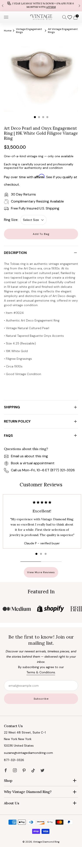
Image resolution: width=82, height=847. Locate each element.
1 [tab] (35, 117)
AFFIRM (51, 7)
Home (7, 30)
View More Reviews (41, 572)
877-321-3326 (14, 760)
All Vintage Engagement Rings (63, 31)
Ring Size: (11, 220)
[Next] (79, 5)
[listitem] (41, 5)
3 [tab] (43, 117)
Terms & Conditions (40, 672)
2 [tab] (39, 117)
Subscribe (41, 698)
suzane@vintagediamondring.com (28, 753)
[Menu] (6, 17)
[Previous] (2, 5)
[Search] (64, 17)
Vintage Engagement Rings (29, 31)
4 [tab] (47, 117)
